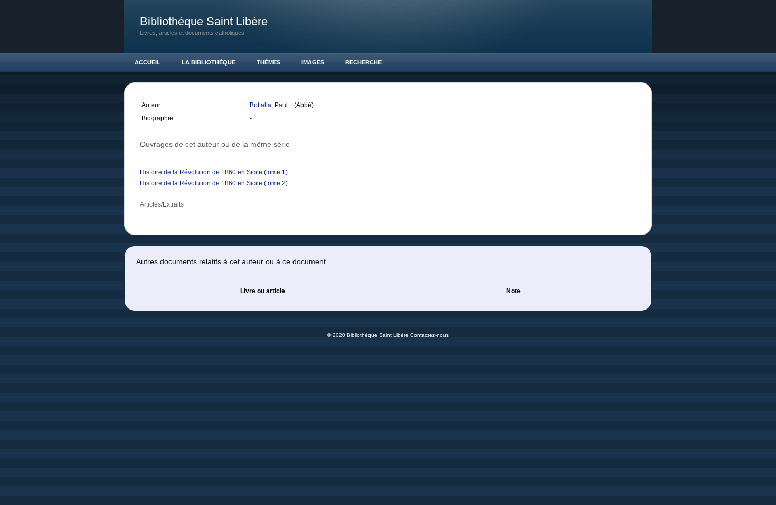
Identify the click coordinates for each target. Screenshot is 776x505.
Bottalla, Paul (269, 105)
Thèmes (268, 62)
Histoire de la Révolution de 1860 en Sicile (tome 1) (214, 172)
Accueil (147, 62)
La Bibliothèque (208, 62)
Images (312, 62)
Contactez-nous (429, 335)
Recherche (363, 62)
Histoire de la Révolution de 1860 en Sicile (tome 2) (214, 183)
